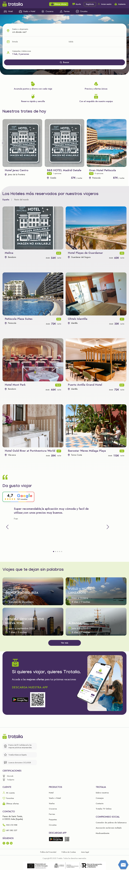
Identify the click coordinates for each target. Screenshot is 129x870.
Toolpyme (10, 779)
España (6, 199)
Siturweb (10, 776)
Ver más (64, 642)
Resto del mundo (21, 199)
